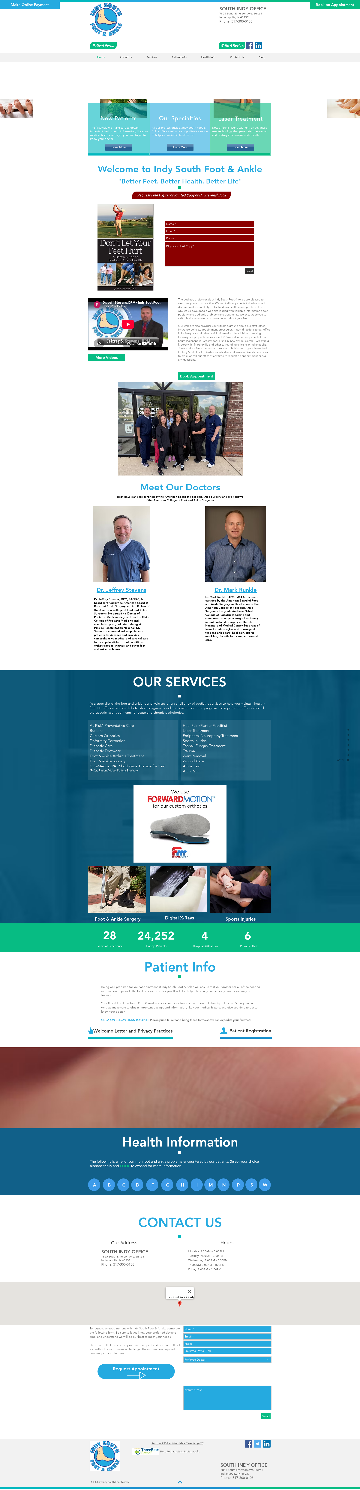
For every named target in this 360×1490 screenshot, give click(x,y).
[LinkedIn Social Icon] (258, 45)
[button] (181, 195)
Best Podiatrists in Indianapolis (180, 1451)
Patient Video (107, 770)
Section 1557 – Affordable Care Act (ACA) (178, 1443)
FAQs (94, 770)
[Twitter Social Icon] (257, 1444)
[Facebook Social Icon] (249, 45)
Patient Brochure (127, 770)
